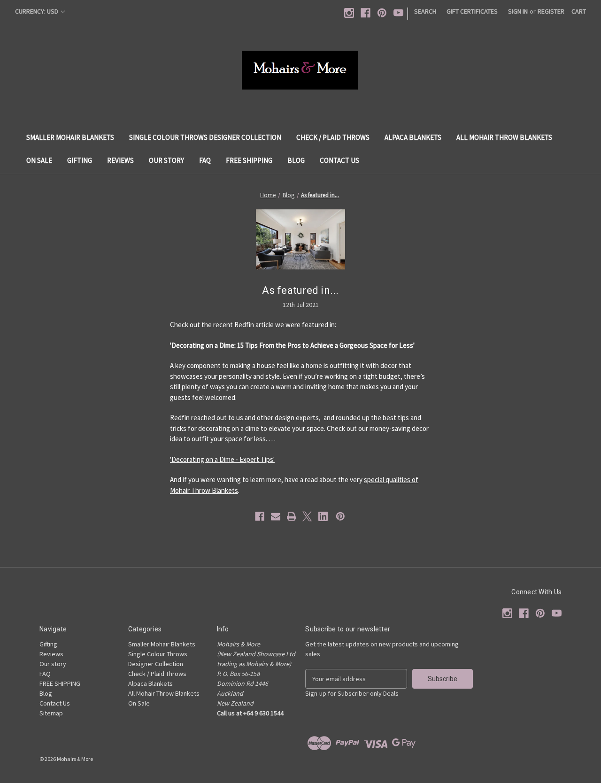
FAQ (205, 160)
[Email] (275, 516)
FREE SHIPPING (249, 160)
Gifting (79, 160)
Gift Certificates (472, 11)
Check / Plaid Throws (333, 137)
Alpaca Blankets (413, 137)
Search (425, 11)
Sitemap (51, 713)
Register (551, 11)
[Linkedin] (323, 516)
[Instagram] (349, 13)
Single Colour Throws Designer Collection (205, 137)
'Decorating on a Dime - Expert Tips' (222, 459)
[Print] (291, 516)
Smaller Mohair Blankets (70, 137)
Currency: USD (37, 11)
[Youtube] (398, 13)
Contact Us (339, 160)
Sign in (518, 11)
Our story (166, 160)
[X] (307, 516)
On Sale (39, 160)
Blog (296, 160)
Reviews (120, 160)
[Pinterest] (382, 13)
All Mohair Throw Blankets (504, 137)
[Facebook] (365, 13)
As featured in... (300, 290)
